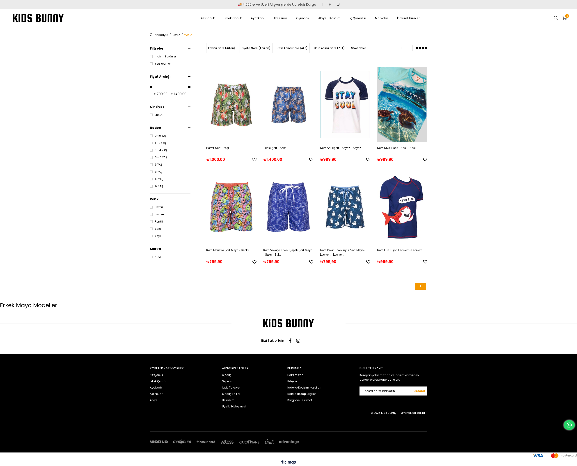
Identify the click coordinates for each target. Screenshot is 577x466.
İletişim (292, 381)
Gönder (419, 391)
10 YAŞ (159, 179)
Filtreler (157, 48)
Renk (154, 199)
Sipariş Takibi (231, 394)
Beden (155, 127)
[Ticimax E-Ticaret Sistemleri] (289, 462)
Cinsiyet (157, 107)
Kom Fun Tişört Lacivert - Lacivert (399, 250)
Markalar (381, 18)
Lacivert (160, 214)
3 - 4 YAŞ (161, 150)
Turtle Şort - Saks (274, 148)
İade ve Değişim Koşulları (304, 387)
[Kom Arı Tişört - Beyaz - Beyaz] (345, 104)
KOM (158, 257)
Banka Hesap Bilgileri (301, 394)
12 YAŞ (159, 186)
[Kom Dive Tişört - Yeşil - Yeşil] (402, 104)
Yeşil (158, 236)
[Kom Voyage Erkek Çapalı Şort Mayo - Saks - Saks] (288, 207)
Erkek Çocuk (233, 18)
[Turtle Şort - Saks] (288, 104)
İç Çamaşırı (358, 18)
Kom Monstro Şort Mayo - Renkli (227, 250)
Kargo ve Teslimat (299, 400)
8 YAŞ (158, 171)
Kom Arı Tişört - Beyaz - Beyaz (340, 148)
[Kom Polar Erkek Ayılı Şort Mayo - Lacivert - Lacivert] (345, 207)
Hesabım (228, 400)
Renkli (159, 221)
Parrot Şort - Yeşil (217, 148)
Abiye (153, 400)
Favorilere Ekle (254, 159)
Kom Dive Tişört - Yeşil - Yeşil (396, 148)
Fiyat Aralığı (160, 76)
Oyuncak (302, 18)
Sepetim (227, 381)
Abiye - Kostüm (329, 18)
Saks (158, 228)
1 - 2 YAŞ (160, 143)
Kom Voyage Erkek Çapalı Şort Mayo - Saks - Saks (287, 252)
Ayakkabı (257, 18)
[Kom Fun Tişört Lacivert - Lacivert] (402, 207)
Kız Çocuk (208, 18)
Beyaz (159, 207)
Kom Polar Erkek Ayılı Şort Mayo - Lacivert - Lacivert (342, 252)
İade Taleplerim (232, 387)
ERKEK (159, 115)
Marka (155, 249)
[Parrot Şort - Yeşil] (231, 104)
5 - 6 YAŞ (161, 157)
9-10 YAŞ (161, 135)
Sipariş (226, 375)
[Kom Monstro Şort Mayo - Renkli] (231, 207)
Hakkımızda (295, 375)
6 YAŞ (158, 164)
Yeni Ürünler (163, 63)
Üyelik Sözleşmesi (234, 406)
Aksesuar (280, 18)
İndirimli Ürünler (408, 18)
